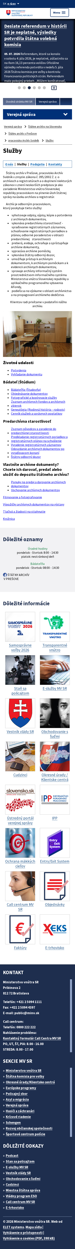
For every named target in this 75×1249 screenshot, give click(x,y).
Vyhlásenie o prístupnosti (23, 1232)
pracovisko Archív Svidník (23, 140)
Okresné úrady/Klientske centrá (30, 1082)
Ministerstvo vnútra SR (23, 1070)
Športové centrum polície (25, 1134)
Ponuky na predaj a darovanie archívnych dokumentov (38, 484)
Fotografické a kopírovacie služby (34, 398)
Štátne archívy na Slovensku (45, 126)
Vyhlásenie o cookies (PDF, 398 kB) (29, 1238)
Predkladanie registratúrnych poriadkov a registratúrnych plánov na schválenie (39, 439)
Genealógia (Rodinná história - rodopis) (38, 409)
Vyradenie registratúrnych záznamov (36, 445)
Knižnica (9, 519)
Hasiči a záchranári (20, 1111)
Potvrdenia (18, 370)
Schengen (13, 1122)
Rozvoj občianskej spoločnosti (29, 1128)
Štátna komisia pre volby (25, 1076)
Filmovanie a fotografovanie (22, 497)
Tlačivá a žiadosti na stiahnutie (24, 511)
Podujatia (37, 164)
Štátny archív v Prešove (22, 133)
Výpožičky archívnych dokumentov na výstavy (33, 504)
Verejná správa (48, 101)
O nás (9, 164)
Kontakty (55, 164)
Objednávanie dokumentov (29, 394)
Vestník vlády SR (18, 1173)
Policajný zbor (17, 1093)
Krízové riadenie (18, 1117)
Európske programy (21, 1088)
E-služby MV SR (17, 1167)
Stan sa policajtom (20, 1161)
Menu (59, 12)
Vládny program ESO (21, 1196)
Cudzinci (12, 1184)
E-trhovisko (15, 1207)
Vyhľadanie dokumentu (26, 374)
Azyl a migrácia (17, 1099)
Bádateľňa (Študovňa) (26, 390)
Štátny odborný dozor (26, 457)
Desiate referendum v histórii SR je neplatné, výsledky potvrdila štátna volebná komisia (35, 35)
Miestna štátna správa (23, 1190)
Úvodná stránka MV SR (19, 101)
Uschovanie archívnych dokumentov (35, 490)
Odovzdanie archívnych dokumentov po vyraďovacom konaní (37, 451)
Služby (50, 140)
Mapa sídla (34, 1227)
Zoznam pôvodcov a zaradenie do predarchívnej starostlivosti (33, 431)
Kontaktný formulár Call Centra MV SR (32, 1038)
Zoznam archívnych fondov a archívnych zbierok (38, 404)
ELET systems (13, 1227)
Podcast (12, 1155)
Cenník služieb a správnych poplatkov (36, 413)
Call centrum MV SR (20, 1202)
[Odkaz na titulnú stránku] (20, 12)
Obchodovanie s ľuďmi (23, 1179)
